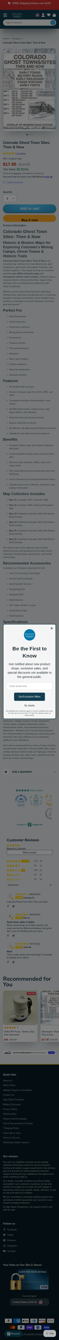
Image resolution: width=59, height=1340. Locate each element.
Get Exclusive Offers (29, 696)
